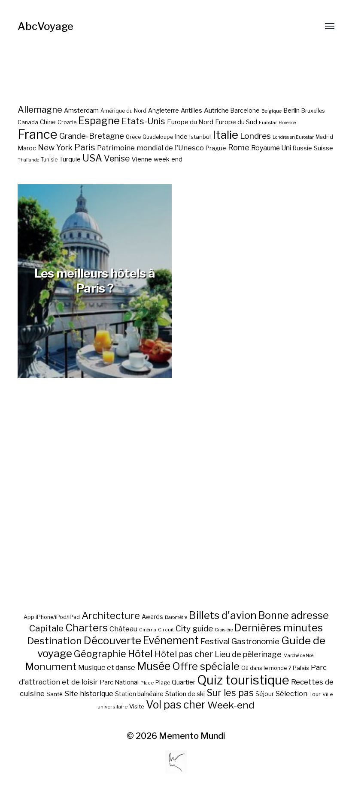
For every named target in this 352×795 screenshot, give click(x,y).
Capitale (46, 628)
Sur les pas (230, 692)
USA (92, 158)
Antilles (191, 110)
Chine (48, 122)
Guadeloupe (158, 137)
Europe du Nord (190, 122)
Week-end (231, 705)
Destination (54, 641)
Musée (153, 666)
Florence (287, 123)
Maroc (27, 148)
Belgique (271, 111)
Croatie (67, 122)
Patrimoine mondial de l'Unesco (150, 147)
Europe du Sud (236, 122)
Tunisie (49, 160)
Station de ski (185, 694)
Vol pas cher (176, 704)
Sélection (291, 694)
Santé (54, 693)
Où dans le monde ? (266, 668)
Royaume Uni (271, 148)
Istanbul (200, 136)
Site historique (88, 693)
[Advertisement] (176, 514)
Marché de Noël (299, 655)
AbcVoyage (45, 26)
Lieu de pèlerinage (248, 654)
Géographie (100, 653)
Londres (255, 136)
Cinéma (147, 630)
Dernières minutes (278, 628)
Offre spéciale (206, 666)
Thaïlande (28, 160)
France (38, 134)
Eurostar (268, 123)
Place (147, 683)
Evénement (171, 640)
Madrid (324, 137)
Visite (136, 706)
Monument (50, 666)
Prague (216, 148)
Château (123, 629)
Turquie (70, 159)
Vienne (141, 159)
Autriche (216, 110)
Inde (181, 136)
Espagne (99, 121)
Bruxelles (313, 111)
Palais (301, 667)
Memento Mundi (192, 736)
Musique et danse (106, 667)
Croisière (224, 630)
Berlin (291, 110)
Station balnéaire (139, 693)
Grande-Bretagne (91, 136)
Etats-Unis (143, 121)
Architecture (111, 616)
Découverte (112, 640)
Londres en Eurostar (293, 137)
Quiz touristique (243, 679)
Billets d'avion (223, 615)
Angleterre (163, 110)
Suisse (323, 148)
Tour (315, 694)
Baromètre (176, 617)
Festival (215, 641)
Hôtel (140, 654)
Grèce (133, 137)
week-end (168, 159)
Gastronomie (255, 641)
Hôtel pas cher (184, 654)
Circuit (166, 630)
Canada (28, 122)
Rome (238, 147)
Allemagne (40, 109)
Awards (152, 616)
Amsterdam (81, 110)
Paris (84, 147)
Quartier (183, 682)
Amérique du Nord (123, 111)
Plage (162, 682)
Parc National (119, 682)
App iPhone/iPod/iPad (52, 617)
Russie (302, 148)
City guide (194, 629)
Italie (225, 134)
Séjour (264, 693)
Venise (117, 158)
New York (55, 147)
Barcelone (245, 110)
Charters (86, 628)
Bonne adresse (293, 616)
